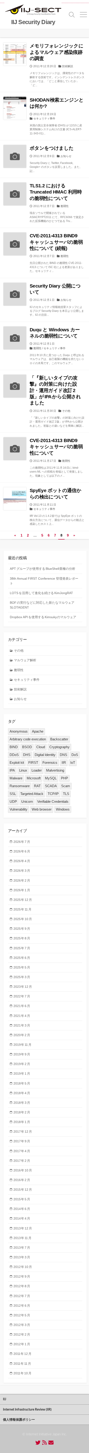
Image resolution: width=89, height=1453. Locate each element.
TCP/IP (53, 794)
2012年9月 (21, 1276)
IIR (64, 762)
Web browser (42, 809)
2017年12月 (22, 1131)
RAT (37, 786)
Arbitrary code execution (28, 739)
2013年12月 (22, 1228)
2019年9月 (21, 1054)
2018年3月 (21, 1102)
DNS (63, 755)
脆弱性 (64, 206)
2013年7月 (21, 1247)
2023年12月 (22, 986)
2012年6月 (21, 1305)
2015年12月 (22, 1189)
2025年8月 (21, 938)
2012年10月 (22, 1267)
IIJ (4, 1399)
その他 (66, 410)
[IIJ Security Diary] (33, 10)
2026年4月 (21, 861)
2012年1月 (21, 1344)
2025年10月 (22, 919)
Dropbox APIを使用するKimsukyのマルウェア (43, 617)
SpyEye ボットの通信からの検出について (55, 493)
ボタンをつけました (51, 148)
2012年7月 (21, 1296)
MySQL (51, 778)
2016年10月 (22, 1170)
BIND (14, 747)
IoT (72, 762)
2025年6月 (21, 958)
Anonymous (19, 731)
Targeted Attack (31, 794)
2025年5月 (21, 967)
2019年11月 (22, 1044)
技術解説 (67, 66)
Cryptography (59, 747)
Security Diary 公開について (55, 289)
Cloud (40, 747)
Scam (65, 786)
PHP (64, 778)
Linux (23, 770)
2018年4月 (21, 1093)
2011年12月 (22, 1354)
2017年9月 (21, 1141)
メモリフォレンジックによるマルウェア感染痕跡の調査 (56, 52)
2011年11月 (22, 1363)
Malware (16, 778)
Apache (37, 731)
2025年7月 (21, 948)
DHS (26, 755)
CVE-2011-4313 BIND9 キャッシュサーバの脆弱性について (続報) (56, 242)
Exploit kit (17, 762)
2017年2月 (21, 1160)
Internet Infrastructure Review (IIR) (27, 1409)
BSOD (27, 747)
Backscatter (59, 739)
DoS (74, 755)
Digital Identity (45, 755)
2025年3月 (21, 977)
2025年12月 (22, 900)
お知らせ (65, 156)
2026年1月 (21, 890)
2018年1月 (21, 1122)
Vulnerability (18, 809)
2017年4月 (21, 1151)
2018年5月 (21, 1083)
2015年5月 (21, 1199)
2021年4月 (21, 1016)
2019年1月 (21, 1073)
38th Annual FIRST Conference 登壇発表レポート (44, 581)
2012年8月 (21, 1286)
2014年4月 (21, 1218)
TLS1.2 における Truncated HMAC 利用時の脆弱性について (56, 192)
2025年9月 (21, 928)
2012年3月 (21, 1325)
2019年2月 (21, 1064)
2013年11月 (22, 1238)
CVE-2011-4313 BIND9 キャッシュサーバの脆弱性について (56, 447)
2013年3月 (21, 1257)
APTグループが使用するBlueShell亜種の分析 (42, 568)
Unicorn (27, 801)
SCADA (51, 786)
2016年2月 (21, 1180)
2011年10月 (22, 1373)
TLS (66, 794)
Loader (36, 770)
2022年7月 (21, 996)
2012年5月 (21, 1315)
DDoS (14, 755)
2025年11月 (22, 909)
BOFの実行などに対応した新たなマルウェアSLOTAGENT (42, 605)
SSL (13, 794)
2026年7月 (21, 842)
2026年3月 (21, 870)
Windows (63, 809)
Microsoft (34, 778)
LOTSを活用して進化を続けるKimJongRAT (41, 593)
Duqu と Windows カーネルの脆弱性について (55, 332)
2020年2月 (21, 1035)
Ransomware (20, 786)
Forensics (49, 762)
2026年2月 (21, 880)
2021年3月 (21, 1025)
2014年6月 (21, 1209)
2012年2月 (21, 1334)
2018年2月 (21, 1112)
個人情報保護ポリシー (19, 1419)
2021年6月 (21, 1006)
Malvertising (55, 770)
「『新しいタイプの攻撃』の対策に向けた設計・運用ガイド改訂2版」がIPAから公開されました (55, 390)
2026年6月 (21, 851)
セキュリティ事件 (44, 118)
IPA (12, 770)
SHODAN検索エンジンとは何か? (57, 103)
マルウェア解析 (25, 660)
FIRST (33, 762)
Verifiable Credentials (52, 801)
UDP (13, 801)
